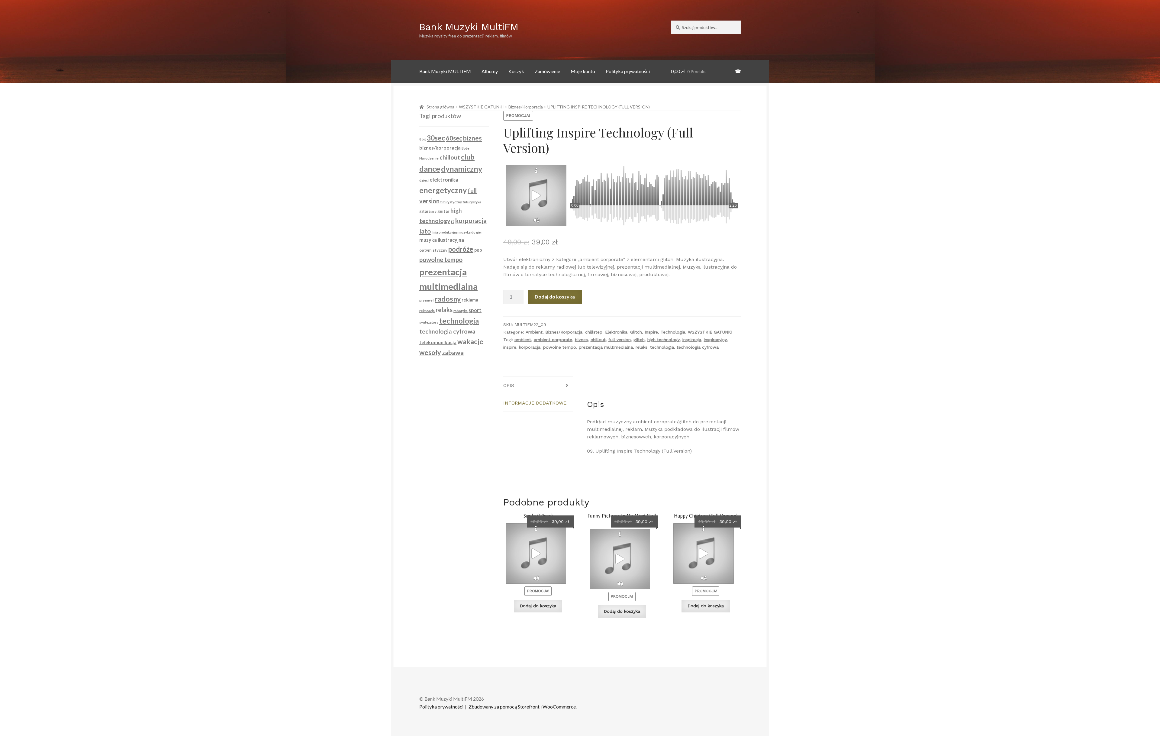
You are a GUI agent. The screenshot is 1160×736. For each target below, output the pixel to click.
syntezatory (428, 322)
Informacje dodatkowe (534, 403)
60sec (454, 138)
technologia (662, 347)
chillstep (593, 332)
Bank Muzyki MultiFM (468, 27)
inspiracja (691, 339)
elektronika (444, 179)
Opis (508, 385)
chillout (598, 339)
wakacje (470, 341)
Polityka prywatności (628, 71)
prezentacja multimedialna (606, 347)
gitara (424, 211)
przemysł (426, 300)
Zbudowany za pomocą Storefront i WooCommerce (522, 706)
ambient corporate (553, 339)
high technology (663, 339)
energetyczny (443, 190)
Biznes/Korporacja (525, 106)
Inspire (651, 332)
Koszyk (516, 71)
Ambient (534, 332)
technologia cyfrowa (698, 347)
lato (425, 231)
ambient (522, 339)
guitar (443, 211)
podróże (460, 249)
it (452, 221)
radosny (448, 299)
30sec (436, 138)
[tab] (538, 385)
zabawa (453, 353)
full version (619, 339)
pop (478, 250)
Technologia (673, 332)
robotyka (460, 311)
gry (434, 211)
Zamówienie (547, 71)
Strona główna (440, 106)
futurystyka (472, 202)
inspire (509, 347)
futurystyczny (451, 202)
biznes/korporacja (440, 147)
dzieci (424, 180)
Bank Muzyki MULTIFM (445, 71)
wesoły (430, 352)
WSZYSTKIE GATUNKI (481, 106)
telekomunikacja (437, 342)
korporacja (529, 347)
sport (475, 310)
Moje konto (583, 71)
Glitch (636, 332)
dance (429, 168)
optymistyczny (433, 250)
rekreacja (427, 311)
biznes (581, 339)
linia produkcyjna (445, 232)
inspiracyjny (715, 339)
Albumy (490, 71)
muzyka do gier (470, 232)
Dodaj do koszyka (555, 296)
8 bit (422, 139)
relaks (641, 347)
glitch (639, 339)
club (468, 157)
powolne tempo (559, 347)
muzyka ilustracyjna (441, 240)
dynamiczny (461, 168)
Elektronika (616, 332)
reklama (470, 299)
